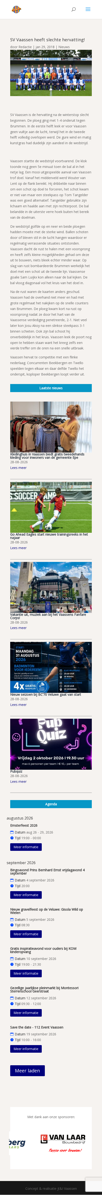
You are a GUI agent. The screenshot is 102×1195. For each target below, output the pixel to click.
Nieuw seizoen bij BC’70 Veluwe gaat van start (45, 694)
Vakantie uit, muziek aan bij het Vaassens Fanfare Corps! (48, 616)
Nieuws (64, 47)
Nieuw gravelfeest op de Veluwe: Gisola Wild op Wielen (46, 911)
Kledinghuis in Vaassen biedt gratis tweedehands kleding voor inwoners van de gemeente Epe (47, 456)
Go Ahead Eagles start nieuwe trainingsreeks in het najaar (49, 536)
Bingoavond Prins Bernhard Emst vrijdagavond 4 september (47, 871)
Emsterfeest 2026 (23, 825)
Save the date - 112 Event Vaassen (36, 1027)
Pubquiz (16, 771)
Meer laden (27, 1070)
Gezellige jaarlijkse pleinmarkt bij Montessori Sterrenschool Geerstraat (44, 989)
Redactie (25, 47)
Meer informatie (26, 847)
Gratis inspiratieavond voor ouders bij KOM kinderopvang (43, 950)
